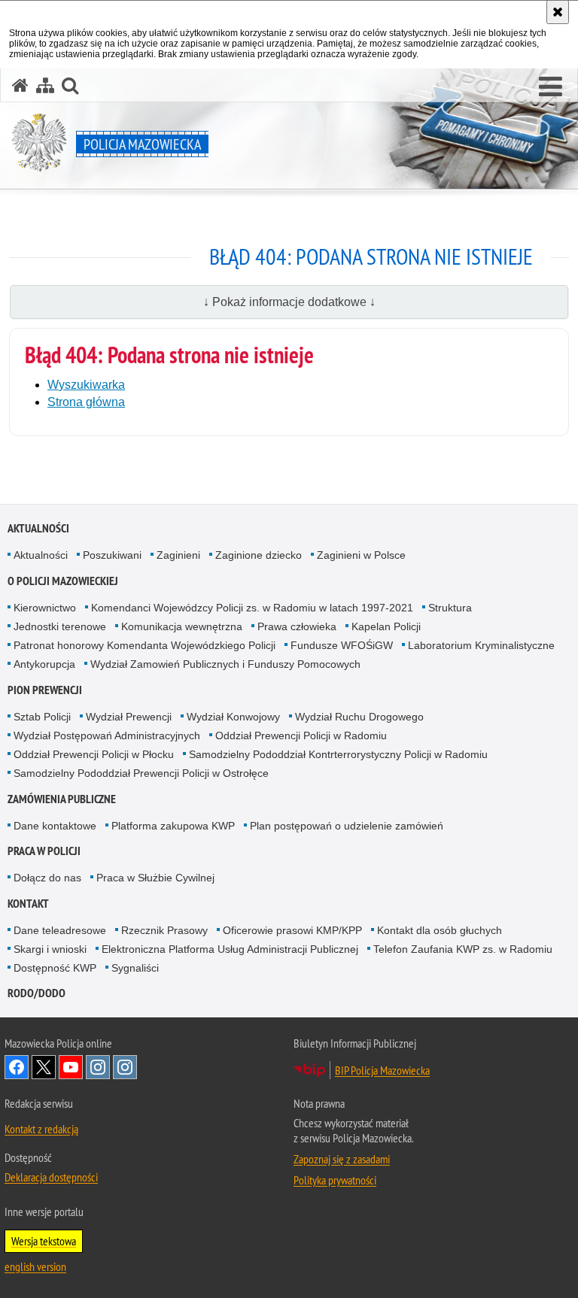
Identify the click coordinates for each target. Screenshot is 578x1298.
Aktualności (38, 528)
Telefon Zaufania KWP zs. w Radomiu (462, 949)
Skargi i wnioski (50, 949)
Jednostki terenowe (60, 626)
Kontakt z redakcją (41, 1128)
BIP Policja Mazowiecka (382, 1070)
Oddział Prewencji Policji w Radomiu (301, 735)
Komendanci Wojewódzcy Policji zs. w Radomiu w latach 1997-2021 (252, 608)
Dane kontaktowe (55, 826)
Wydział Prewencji (129, 717)
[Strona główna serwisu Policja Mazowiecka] (20, 85)
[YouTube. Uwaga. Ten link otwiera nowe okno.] (71, 1067)
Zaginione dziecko (258, 555)
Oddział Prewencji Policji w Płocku (94, 754)
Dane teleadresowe (60, 930)
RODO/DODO (36, 993)
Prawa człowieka (296, 626)
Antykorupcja (44, 664)
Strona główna (86, 402)
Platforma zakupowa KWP (173, 826)
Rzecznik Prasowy (164, 930)
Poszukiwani (112, 555)
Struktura (450, 608)
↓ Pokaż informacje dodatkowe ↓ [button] (289, 302)
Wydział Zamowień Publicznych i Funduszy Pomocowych (225, 664)
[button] (550, 87)
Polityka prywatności (335, 1179)
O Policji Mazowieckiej (63, 581)
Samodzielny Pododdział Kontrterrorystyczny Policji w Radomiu (338, 754)
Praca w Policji (44, 851)
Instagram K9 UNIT (98, 1067)
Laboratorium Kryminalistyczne (481, 645)
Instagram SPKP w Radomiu (125, 1067)
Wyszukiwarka (86, 384)
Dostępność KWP (55, 968)
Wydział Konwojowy (233, 717)
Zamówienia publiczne (62, 799)
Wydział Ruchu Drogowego (359, 717)
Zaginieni (178, 555)
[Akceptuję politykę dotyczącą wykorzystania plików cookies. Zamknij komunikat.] (557, 12)
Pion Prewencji (45, 690)
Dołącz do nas (47, 878)
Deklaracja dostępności (51, 1176)
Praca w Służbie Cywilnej (155, 878)
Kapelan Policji (386, 626)
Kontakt (28, 903)
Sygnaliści (135, 968)
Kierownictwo (45, 608)
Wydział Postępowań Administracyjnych (107, 735)
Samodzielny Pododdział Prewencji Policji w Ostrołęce (141, 773)
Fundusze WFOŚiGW (342, 645)
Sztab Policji (42, 717)
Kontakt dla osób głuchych (439, 930)
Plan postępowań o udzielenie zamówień (346, 826)
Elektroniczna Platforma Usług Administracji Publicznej (230, 949)
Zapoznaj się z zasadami (342, 1158)
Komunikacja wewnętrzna (181, 626)
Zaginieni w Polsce (361, 555)
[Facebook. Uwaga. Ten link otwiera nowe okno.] (17, 1067)
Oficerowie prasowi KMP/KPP (292, 930)
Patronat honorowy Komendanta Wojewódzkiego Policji (144, 645)
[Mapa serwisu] (45, 85)
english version (35, 1266)
